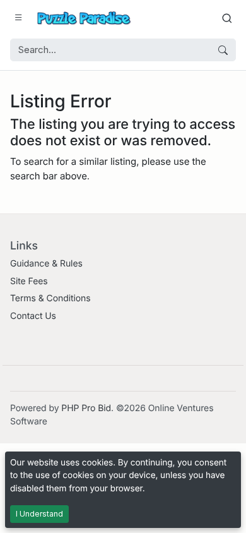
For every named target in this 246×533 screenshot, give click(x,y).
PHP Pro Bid (86, 408)
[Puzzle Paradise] (84, 18)
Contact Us (33, 316)
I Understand (39, 513)
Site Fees (29, 281)
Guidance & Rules (46, 263)
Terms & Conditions (50, 298)
